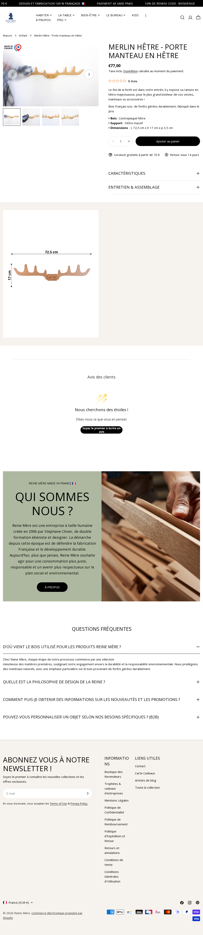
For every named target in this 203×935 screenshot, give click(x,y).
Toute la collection (147, 787)
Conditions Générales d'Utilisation (112, 876)
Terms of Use (58, 803)
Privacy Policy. (79, 803)
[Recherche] (182, 17)
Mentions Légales (116, 800)
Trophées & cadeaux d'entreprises (113, 788)
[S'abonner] (87, 793)
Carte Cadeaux (145, 773)
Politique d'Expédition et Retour (114, 836)
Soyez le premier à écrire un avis (101, 430)
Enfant (23, 35)
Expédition (130, 71)
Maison (7, 35)
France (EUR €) (19, 902)
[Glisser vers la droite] (89, 74)
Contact (140, 766)
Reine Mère (22, 913)
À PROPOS (52, 587)
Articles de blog (145, 780)
